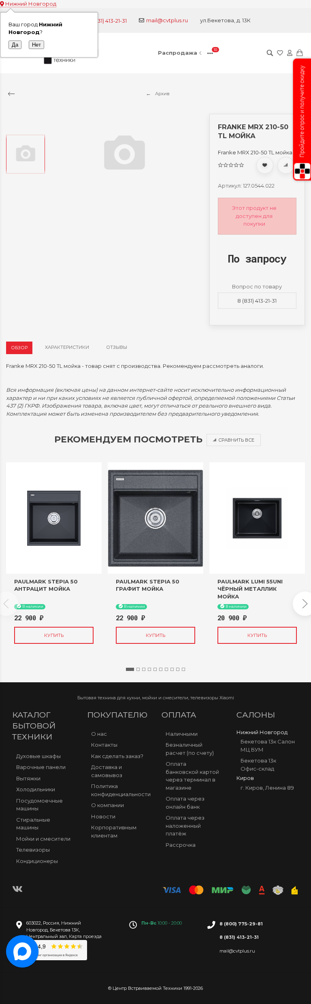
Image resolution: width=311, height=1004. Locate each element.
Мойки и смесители (43, 838)
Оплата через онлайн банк (185, 802)
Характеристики (67, 347)
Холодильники (35, 789)
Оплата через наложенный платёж (185, 825)
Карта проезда (85, 936)
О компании (107, 805)
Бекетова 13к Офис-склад (258, 764)
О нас (99, 734)
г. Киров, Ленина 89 (267, 787)
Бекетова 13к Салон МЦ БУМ (268, 745)
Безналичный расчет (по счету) (190, 748)
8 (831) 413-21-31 (257, 300)
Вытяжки (28, 778)
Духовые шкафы (38, 756)
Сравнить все (236, 440)
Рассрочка (181, 845)
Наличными (182, 734)
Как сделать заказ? (117, 756)
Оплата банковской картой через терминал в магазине (192, 775)
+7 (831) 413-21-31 (106, 20)
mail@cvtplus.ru (167, 20)
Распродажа (177, 52)
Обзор (19, 347)
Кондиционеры (37, 861)
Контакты (104, 744)
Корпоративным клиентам (113, 831)
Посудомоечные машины (39, 804)
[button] (130, 669)
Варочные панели (41, 767)
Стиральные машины (33, 823)
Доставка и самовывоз (106, 771)
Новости (103, 816)
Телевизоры (33, 849)
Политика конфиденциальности (120, 790)
